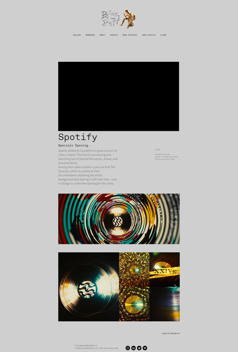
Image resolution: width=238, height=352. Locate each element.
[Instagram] (128, 348)
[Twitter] (139, 348)
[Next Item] (175, 286)
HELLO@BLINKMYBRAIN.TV (86, 345)
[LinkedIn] (133, 348)
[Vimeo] (145, 348)
